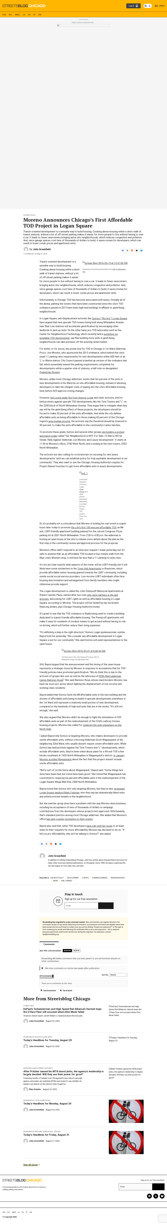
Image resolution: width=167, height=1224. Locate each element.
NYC (10, 15)
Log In (131, 6)
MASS (17, 15)
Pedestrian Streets (49, 372)
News (55, 881)
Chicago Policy (29, 215)
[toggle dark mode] (148, 6)
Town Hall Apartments (89, 568)
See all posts (30, 1164)
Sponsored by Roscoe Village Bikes (37, 1037)
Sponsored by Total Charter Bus (36, 1100)
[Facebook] (149, 1196)
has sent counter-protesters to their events (69, 819)
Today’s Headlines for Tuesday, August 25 (47, 1040)
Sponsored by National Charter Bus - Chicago (42, 1131)
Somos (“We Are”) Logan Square (109, 318)
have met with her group (99, 825)
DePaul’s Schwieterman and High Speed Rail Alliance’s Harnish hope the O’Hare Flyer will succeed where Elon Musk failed (62, 1010)
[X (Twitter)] (155, 1196)
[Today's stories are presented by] (83, 116)
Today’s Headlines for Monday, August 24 (47, 1103)
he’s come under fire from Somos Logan (71, 397)
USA (4, 15)
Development (73, 878)
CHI (29, 15)
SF (34, 15)
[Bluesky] (162, 1196)
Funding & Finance (99, 878)
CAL (39, 15)
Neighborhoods (118, 878)
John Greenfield (42, 249)
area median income (59, 421)
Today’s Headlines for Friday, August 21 (46, 1134)
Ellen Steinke (35, 1089)
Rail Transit (66, 881)
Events (85, 878)
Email (68, 906)
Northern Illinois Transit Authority (38, 1068)
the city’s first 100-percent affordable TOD (93, 527)
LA (24, 15)
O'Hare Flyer (28, 1006)
